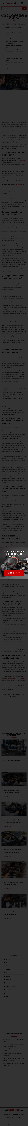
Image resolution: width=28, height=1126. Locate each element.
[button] (26, 549)
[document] (14, 563)
